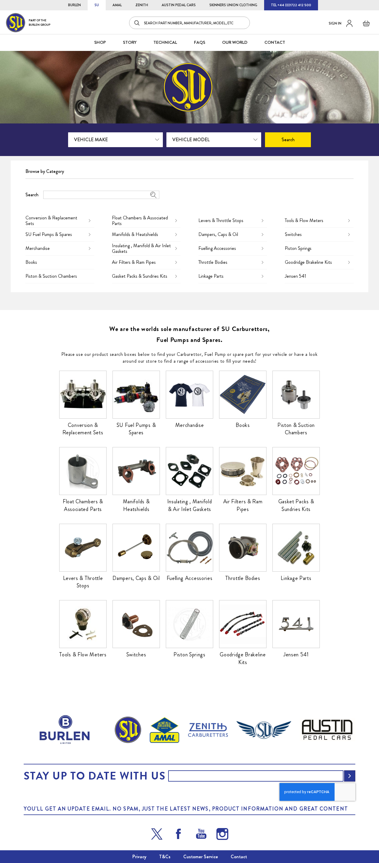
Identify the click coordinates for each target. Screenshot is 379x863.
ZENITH (141, 5)
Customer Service (200, 856)
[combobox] (189, 23)
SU (96, 5)
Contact (239, 856)
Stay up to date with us (94, 776)
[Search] (137, 23)
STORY (129, 42)
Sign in (335, 23)
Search (31, 194)
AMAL (117, 5)
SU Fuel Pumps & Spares (48, 234)
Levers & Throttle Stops (220, 220)
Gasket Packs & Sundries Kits (139, 276)
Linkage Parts (211, 276)
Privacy (139, 856)
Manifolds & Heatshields (135, 234)
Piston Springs (298, 248)
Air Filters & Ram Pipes (134, 262)
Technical (165, 42)
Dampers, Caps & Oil (218, 234)
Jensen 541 (295, 276)
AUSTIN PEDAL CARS (179, 5)
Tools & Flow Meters (304, 220)
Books (31, 262)
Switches (293, 234)
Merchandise (37, 248)
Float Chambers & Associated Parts (140, 220)
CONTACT (274, 42)
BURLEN (74, 5)
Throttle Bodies (212, 262)
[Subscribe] (349, 776)
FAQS (199, 42)
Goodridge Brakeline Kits (308, 262)
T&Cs (165, 856)
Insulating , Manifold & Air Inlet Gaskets (141, 248)
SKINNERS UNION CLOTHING (233, 5)
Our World (235, 42)
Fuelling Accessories (217, 248)
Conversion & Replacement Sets (51, 220)
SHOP (100, 42)
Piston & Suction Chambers (51, 276)
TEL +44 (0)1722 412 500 (291, 5)
